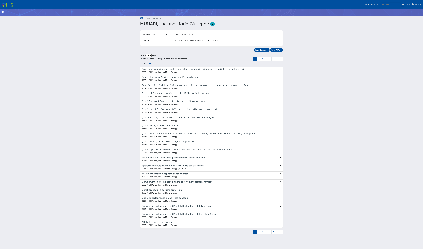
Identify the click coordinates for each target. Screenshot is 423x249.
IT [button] (408, 4)
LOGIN (418, 4)
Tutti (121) (275, 50)
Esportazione (261, 50)
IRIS (141, 18)
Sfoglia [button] (374, 4)
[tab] (144, 64)
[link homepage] (8, 4)
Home (366, 4)
